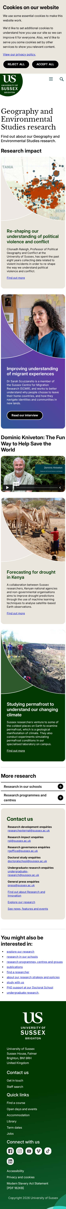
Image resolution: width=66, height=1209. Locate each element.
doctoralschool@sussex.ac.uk (27, 861)
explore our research (20, 951)
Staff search (15, 1086)
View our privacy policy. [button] (19, 54)
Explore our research (21, 902)
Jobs (10, 1133)
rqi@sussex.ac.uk (19, 841)
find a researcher (18, 972)
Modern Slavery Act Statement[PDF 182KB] (27, 1186)
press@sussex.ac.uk (21, 885)
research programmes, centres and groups (35, 962)
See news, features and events (28, 908)
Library (11, 1121)
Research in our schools (23, 786)
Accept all (45, 64)
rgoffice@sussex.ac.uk (23, 851)
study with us (15, 982)
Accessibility (15, 1171)
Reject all (16, 64)
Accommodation (18, 1115)
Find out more (16, 277)
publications (15, 967)
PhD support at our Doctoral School (30, 987)
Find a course (16, 1103)
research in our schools (22, 956)
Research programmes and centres (25, 797)
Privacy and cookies (20, 1177)
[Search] (61, 82)
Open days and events (22, 1109)
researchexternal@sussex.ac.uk (29, 830)
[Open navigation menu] (51, 79)
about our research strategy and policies (33, 977)
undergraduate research (22, 992)
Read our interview (25, 415)
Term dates (14, 1127)
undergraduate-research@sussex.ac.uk (23, 873)
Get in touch (15, 1080)
